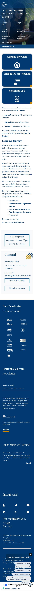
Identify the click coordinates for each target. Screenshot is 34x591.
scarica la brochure (17, 222)
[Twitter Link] (16, 505)
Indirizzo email (8, 385)
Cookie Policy (6, 424)
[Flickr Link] (28, 512)
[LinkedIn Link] (4, 512)
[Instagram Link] (16, 512)
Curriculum (7, 46)
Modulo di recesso (17, 288)
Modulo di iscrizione (17, 280)
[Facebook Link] (4, 505)
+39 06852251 (9, 540)
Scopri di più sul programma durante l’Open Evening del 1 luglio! (17, 240)
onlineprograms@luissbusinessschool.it (18, 275)
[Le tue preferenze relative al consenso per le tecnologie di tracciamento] (3, 588)
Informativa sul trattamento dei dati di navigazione (16, 422)
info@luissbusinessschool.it (15, 543)
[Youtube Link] (28, 505)
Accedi (28, 463)
